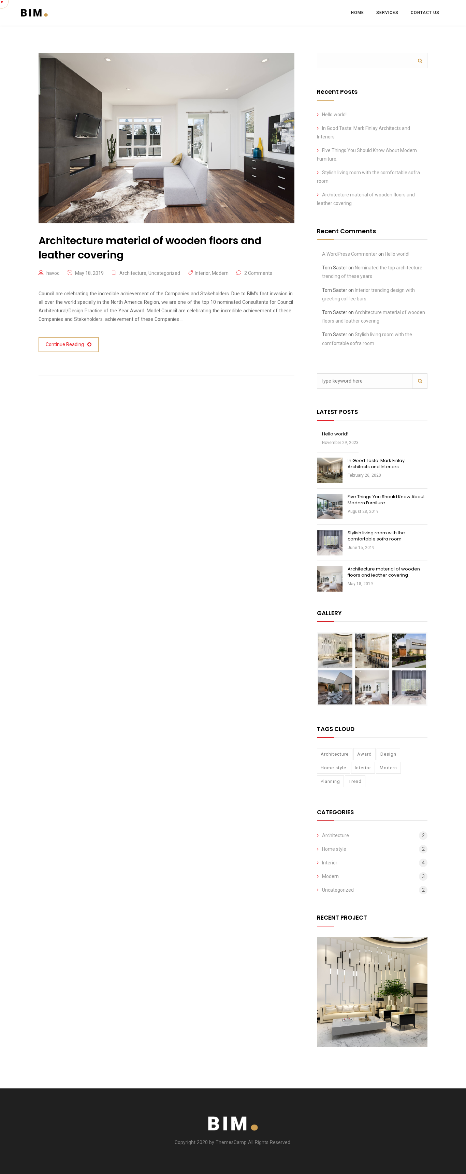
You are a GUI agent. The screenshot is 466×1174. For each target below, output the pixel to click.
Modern (220, 273)
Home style (333, 767)
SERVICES (387, 12)
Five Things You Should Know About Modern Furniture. (386, 499)
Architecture (132, 273)
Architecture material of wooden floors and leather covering (384, 572)
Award (364, 754)
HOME (357, 12)
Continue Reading (65, 344)
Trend (355, 781)
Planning (330, 781)
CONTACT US (425, 12)
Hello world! (334, 114)
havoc (52, 273)
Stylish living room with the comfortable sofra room (376, 536)
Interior (202, 273)
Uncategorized (164, 273)
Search (419, 60)
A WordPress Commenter (349, 254)
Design (388, 754)
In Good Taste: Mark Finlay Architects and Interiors (376, 463)
